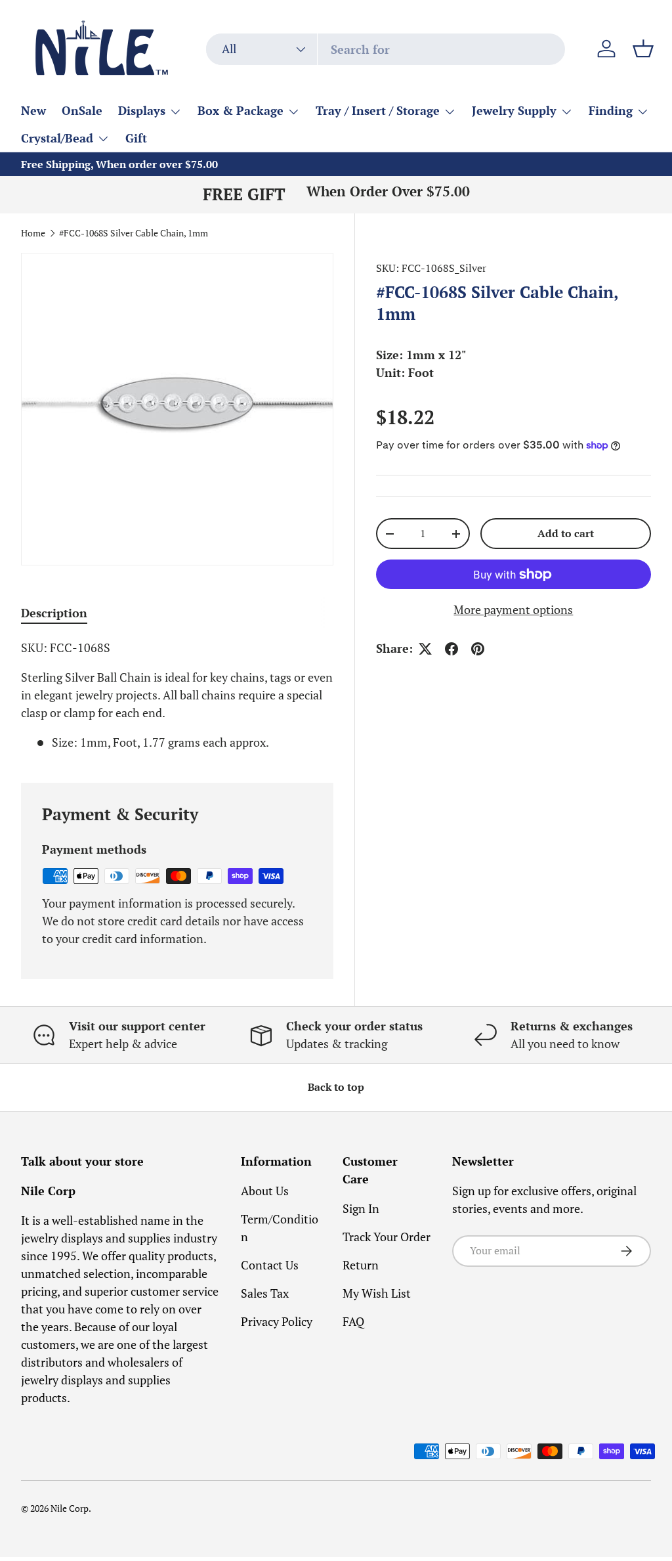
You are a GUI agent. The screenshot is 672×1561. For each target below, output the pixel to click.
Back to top (336, 1087)
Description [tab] (54, 613)
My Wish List (377, 1293)
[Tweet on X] (425, 649)
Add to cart (565, 533)
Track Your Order (386, 1236)
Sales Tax (265, 1293)
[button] (643, 48)
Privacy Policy (276, 1321)
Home (33, 233)
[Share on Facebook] (451, 649)
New (33, 110)
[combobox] (385, 49)
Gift (136, 138)
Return (361, 1265)
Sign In (361, 1208)
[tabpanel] (177, 695)
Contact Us (270, 1265)
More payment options (513, 609)
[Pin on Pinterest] (478, 649)
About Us (265, 1190)
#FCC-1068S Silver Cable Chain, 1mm (133, 233)
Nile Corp (70, 1508)
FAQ (353, 1321)
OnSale (82, 110)
